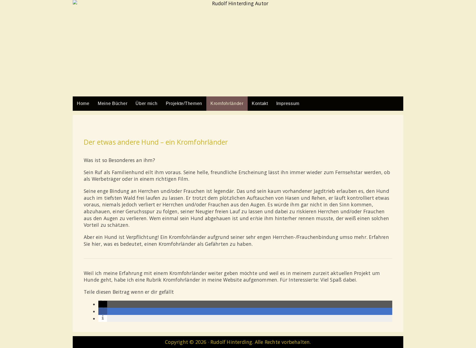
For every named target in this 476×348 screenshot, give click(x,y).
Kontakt (260, 103)
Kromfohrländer (227, 103)
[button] (102, 304)
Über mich (146, 103)
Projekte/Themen (184, 103)
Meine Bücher (112, 103)
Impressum (287, 103)
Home (83, 103)
